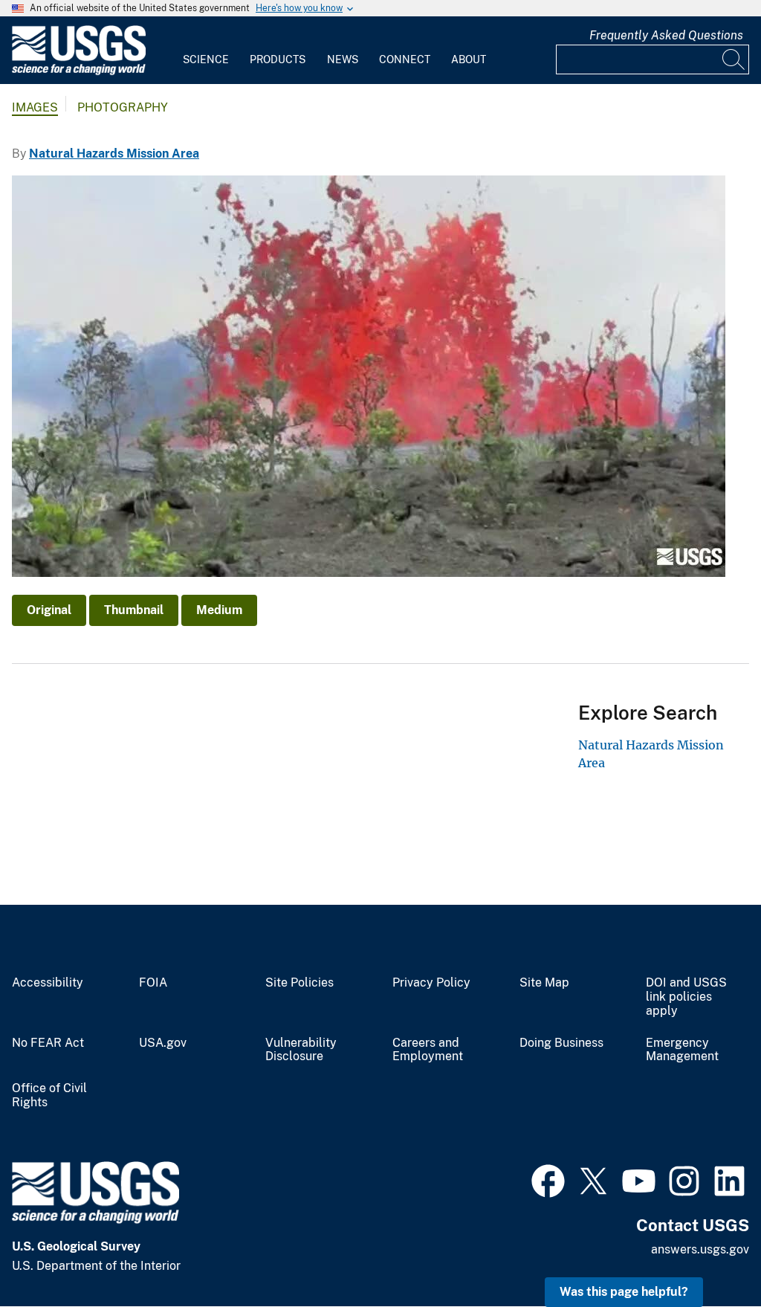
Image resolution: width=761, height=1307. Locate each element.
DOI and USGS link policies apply (686, 997)
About (468, 59)
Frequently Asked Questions (666, 35)
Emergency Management (682, 1050)
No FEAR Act (48, 1043)
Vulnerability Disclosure (301, 1050)
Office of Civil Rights (49, 1095)
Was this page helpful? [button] (624, 1292)
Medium (219, 610)
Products (277, 59)
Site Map (544, 983)
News (342, 59)
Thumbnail (133, 610)
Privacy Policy (431, 983)
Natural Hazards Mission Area (114, 153)
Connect (404, 59)
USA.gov (163, 1043)
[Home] (79, 72)
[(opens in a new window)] (548, 1179)
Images (35, 107)
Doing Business (561, 1043)
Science (206, 59)
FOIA (153, 983)
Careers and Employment (427, 1050)
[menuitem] (205, 50)
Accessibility (47, 983)
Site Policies (299, 983)
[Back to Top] (707, 1253)
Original (49, 610)
